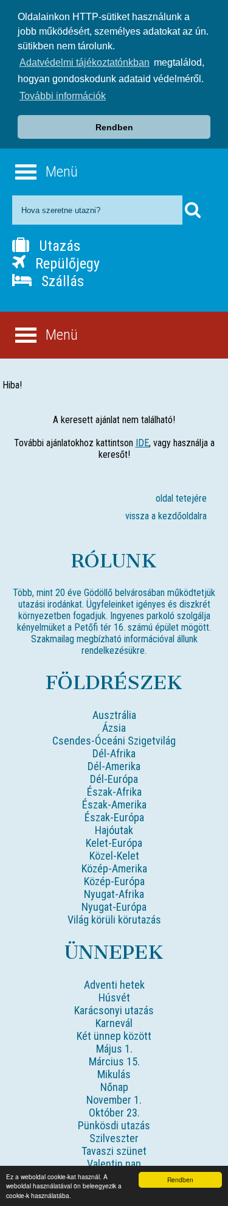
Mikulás (114, 1074)
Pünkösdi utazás (114, 1125)
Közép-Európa (114, 881)
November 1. (114, 1099)
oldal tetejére (181, 498)
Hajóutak (114, 830)
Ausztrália (114, 715)
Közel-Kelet (114, 855)
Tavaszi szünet (114, 1151)
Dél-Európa (114, 779)
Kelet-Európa (114, 842)
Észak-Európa (114, 817)
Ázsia (114, 727)
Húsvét (114, 997)
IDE (142, 443)
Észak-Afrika (114, 791)
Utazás (57, 245)
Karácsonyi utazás (114, 1010)
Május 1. (114, 1048)
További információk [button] (62, 96)
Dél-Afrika (114, 753)
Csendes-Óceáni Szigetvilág (114, 740)
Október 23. (114, 1112)
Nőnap (114, 1087)
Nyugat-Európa (114, 906)
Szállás (61, 281)
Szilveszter (114, 1138)
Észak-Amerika (114, 804)
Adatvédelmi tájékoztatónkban (84, 62)
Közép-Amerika (114, 868)
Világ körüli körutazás (114, 919)
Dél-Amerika (114, 766)
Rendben (180, 1179)
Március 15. (114, 1061)
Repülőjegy (66, 263)
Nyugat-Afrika (114, 894)
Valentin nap (114, 1163)
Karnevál (114, 1023)
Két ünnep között (114, 1035)
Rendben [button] (114, 127)
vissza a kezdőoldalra (166, 516)
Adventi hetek (114, 984)
